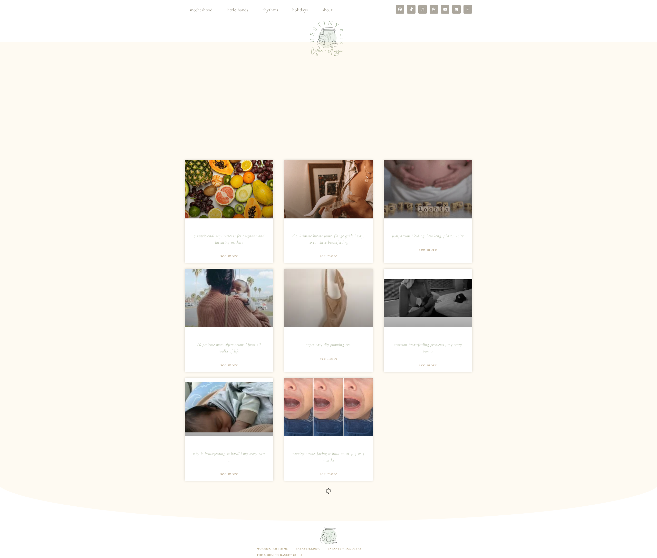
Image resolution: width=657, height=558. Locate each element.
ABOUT (327, 10)
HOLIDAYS (300, 10)
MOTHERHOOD (201, 10)
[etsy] (467, 9)
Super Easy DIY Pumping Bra (328, 344)
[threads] (434, 9)
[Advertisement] (328, 119)
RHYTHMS (270, 10)
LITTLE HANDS (237, 10)
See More (229, 256)
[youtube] (445, 9)
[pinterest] (400, 9)
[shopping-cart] (456, 9)
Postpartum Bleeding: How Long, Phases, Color (428, 235)
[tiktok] (411, 9)
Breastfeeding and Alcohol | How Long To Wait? (428, 453)
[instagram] (422, 9)
